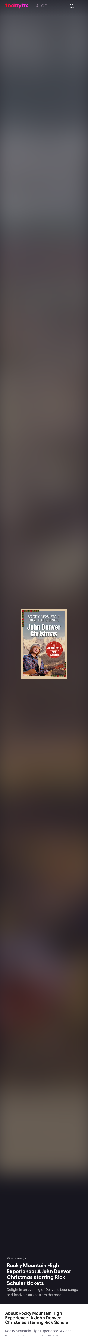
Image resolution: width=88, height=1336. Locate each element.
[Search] (70, 6)
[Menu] (78, 6)
